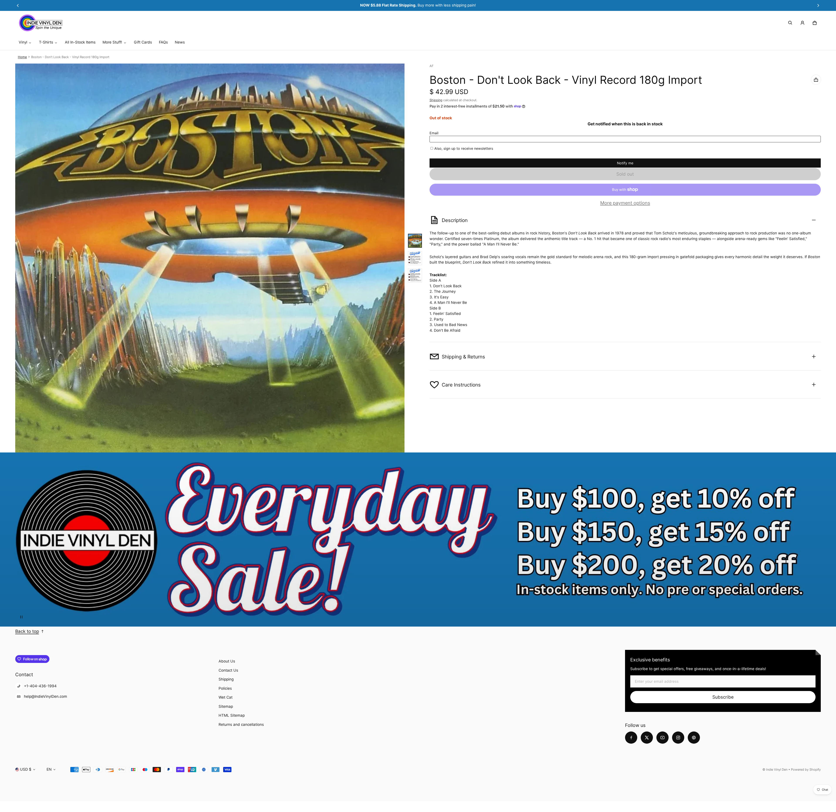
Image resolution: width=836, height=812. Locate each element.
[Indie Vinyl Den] (40, 22)
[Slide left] (17, 5)
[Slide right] (818, 5)
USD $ (25, 769)
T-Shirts (46, 42)
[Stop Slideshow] (21, 617)
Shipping (436, 100)
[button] (790, 23)
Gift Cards (143, 42)
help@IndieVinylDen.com (45, 696)
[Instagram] (678, 737)
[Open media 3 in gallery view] (415, 275)
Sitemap (226, 706)
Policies (225, 688)
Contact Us (228, 670)
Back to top (27, 631)
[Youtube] (662, 737)
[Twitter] (647, 737)
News (180, 42)
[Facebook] (631, 737)
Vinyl (23, 42)
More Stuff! (112, 42)
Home (22, 57)
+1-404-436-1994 (40, 686)
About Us (227, 661)
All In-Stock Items (80, 42)
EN (49, 769)
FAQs (163, 42)
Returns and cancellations (241, 724)
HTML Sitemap (232, 715)
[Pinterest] (694, 737)
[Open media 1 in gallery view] (415, 241)
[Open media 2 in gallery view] (415, 258)
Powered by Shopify (806, 769)
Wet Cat (226, 697)
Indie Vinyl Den (777, 769)
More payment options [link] (625, 203)
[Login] (802, 23)
